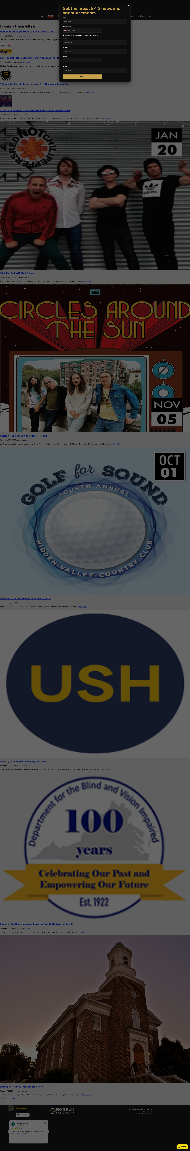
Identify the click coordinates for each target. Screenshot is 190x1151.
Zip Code (65, 66)
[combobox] (65, 30)
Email (64, 17)
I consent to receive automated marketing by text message (81, 35)
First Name (66, 38)
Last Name (65, 47)
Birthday (65, 56)
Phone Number (67, 26)
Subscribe (82, 76)
